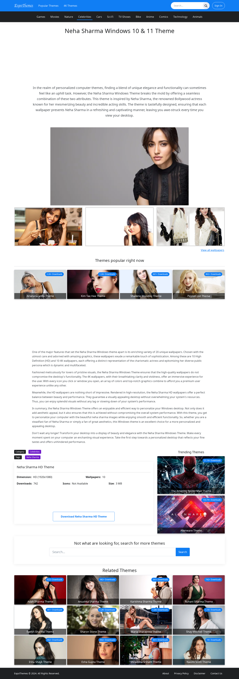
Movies (54, 17)
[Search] (206, 5)
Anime (150, 17)
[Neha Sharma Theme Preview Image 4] (190, 227)
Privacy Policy (181, 673)
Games (41, 17)
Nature (68, 17)
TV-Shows (125, 17)
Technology (180, 17)
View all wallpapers (212, 250)
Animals (197, 17)
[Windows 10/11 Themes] (23, 5)
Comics (163, 17)
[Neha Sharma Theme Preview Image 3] (119, 227)
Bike (138, 17)
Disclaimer (199, 673)
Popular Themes (48, 5)
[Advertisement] (119, 59)
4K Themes (70, 5)
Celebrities (84, 17)
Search (183, 552)
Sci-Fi (110, 17)
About (165, 673)
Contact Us (216, 673)
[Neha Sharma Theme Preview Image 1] (48, 227)
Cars (99, 17)
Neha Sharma (33, 457)
